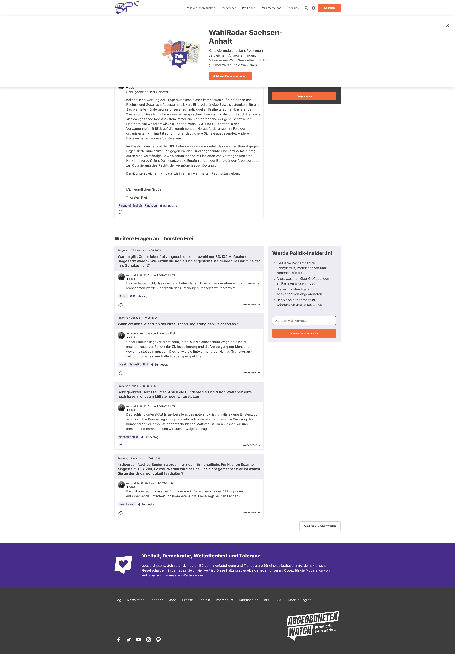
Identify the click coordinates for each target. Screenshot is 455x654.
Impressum (224, 600)
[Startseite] (126, 8)
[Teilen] (120, 213)
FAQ (278, 600)
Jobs (172, 600)
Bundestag (170, 205)
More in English (299, 600)
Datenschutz (248, 600)
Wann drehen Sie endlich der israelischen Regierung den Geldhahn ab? (178, 324)
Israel (122, 364)
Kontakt (204, 600)
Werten (188, 575)
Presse (187, 600)
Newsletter (135, 600)
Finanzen (151, 205)
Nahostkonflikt (138, 364)
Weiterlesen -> (251, 304)
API (266, 600)
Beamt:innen (127, 504)
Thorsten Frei (166, 275)
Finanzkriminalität (130, 205)
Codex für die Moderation (303, 570)
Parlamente (268, 8)
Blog (117, 600)
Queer (123, 296)
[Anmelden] (313, 8)
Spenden (156, 600)
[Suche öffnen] (306, 8)
